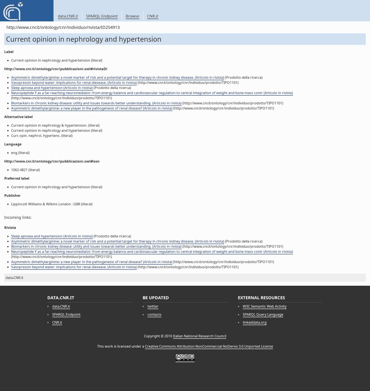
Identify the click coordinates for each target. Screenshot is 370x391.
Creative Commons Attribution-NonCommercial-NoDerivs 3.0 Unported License (209, 346)
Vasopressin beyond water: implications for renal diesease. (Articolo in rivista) (74, 82)
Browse (132, 16)
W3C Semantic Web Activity (264, 306)
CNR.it (152, 16)
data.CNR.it (68, 16)
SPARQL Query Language (263, 314)
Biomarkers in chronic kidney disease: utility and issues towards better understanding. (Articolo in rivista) (96, 103)
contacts (154, 314)
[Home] (26, 10)
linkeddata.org (255, 322)
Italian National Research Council (199, 336)
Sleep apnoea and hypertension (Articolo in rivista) (52, 87)
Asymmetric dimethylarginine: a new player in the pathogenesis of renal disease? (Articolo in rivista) (91, 108)
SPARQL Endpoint (102, 16)
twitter (153, 306)
